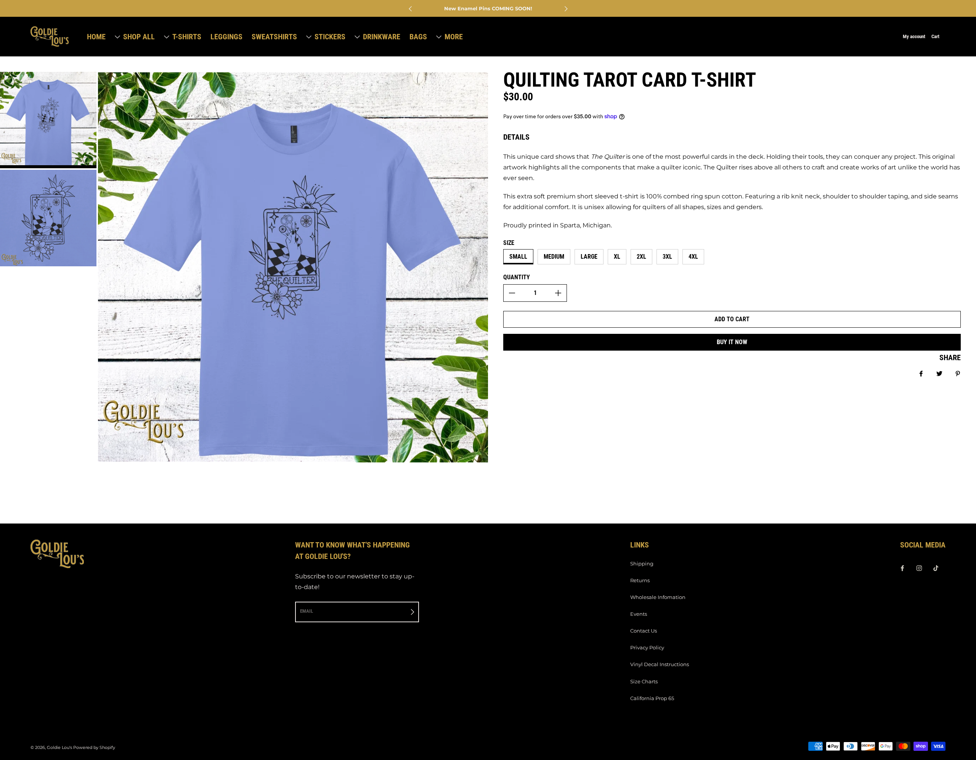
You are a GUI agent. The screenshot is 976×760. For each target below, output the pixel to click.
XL (617, 256)
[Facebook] (902, 568)
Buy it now (732, 342)
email (306, 611)
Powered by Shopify (94, 747)
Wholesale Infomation (657, 597)
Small (518, 256)
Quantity (516, 277)
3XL (667, 256)
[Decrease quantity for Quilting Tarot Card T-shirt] (512, 293)
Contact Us (643, 631)
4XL (693, 256)
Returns (640, 580)
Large (589, 256)
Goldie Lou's (59, 747)
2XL (641, 256)
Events (638, 614)
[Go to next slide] (566, 8)
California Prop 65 (652, 698)
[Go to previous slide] (410, 8)
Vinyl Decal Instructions (659, 664)
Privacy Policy (647, 647)
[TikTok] (936, 568)
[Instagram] (919, 568)
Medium (554, 256)
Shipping (641, 563)
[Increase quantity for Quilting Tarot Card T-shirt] (558, 293)
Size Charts (644, 681)
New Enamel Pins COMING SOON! (488, 8)
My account (914, 36)
